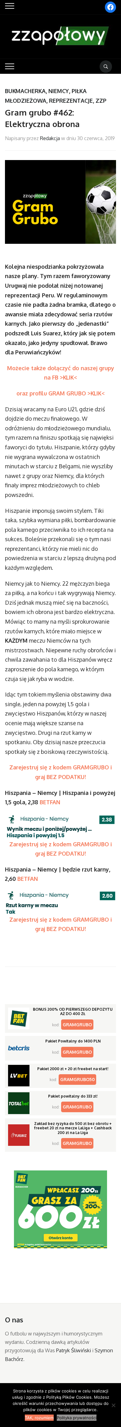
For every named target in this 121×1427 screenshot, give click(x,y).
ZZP (101, 100)
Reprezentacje (71, 100)
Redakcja (50, 138)
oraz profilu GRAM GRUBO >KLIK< (60, 393)
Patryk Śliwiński (73, 1350)
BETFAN (50, 802)
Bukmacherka (25, 90)
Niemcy (58, 90)
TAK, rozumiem (39, 1417)
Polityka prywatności (76, 1417)
